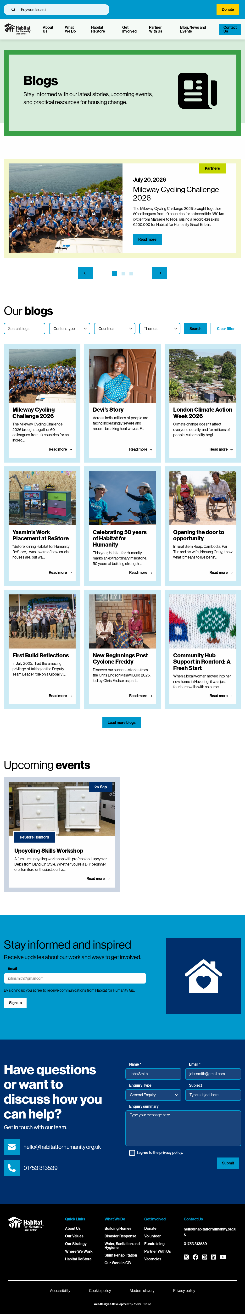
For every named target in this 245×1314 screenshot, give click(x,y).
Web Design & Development (111, 1304)
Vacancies (152, 1259)
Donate (228, 9)
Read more (147, 239)
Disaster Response (120, 1236)
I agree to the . (160, 1153)
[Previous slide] (85, 273)
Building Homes (118, 1228)
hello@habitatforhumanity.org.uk (62, 1147)
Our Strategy (76, 1243)
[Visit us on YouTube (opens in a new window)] (223, 1257)
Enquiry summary (144, 1106)
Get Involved (129, 29)
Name (135, 1064)
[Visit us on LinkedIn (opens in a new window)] (213, 1257)
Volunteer (152, 1236)
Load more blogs (122, 722)
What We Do (70, 29)
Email (12, 969)
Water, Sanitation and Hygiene (122, 1245)
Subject (195, 1085)
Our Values (74, 1236)
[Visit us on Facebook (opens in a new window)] (195, 1257)
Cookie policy (100, 1290)
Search (195, 328)
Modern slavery (142, 1290)
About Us (48, 29)
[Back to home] (17, 33)
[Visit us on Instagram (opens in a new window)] (204, 1257)
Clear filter (226, 328)
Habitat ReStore (98, 29)
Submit (228, 1163)
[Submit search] (13, 9)
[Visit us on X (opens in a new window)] (186, 1257)
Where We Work (79, 1251)
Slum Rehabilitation (121, 1255)
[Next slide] (159, 273)
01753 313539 (40, 1168)
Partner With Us (155, 29)
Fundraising (154, 1243)
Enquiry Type (140, 1085)
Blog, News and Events (193, 29)
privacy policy (170, 1152)
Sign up (15, 1003)
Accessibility (60, 1290)
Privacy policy (184, 1290)
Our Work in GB (118, 1263)
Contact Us (230, 29)
